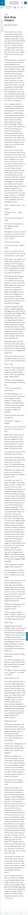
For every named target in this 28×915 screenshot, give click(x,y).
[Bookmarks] (18, 7)
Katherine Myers (12, 25)
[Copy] (2, 28)
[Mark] (2, 24)
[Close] (2, 21)
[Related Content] (21, 7)
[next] (21, 913)
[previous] (7, 913)
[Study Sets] (14, 7)
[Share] (2, 30)
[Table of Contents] (2, 7)
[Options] (24, 7)
